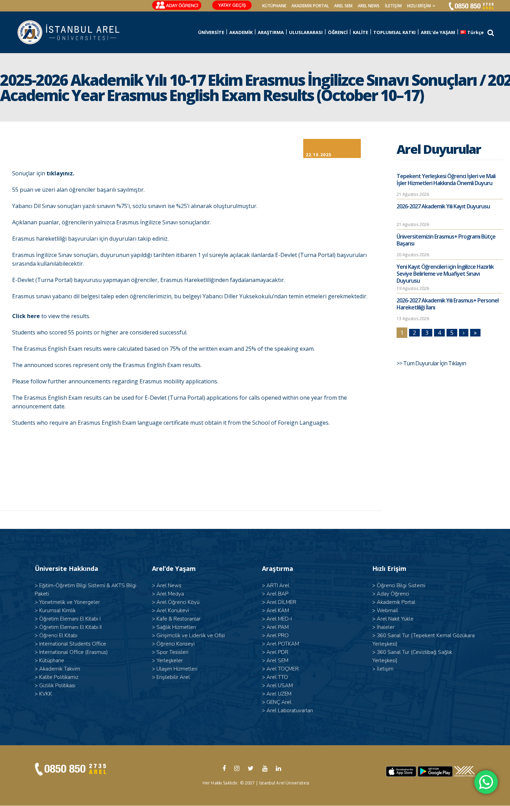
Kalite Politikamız (58, 677)
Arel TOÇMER (282, 668)
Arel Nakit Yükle (395, 618)
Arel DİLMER (281, 602)
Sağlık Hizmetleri (176, 627)
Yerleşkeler (169, 660)
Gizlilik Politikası (57, 685)
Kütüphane (51, 660)
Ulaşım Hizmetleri (176, 668)
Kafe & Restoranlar (178, 618)
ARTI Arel (277, 585)
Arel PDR (277, 652)
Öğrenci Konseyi (175, 643)
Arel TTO (277, 677)
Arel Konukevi (172, 610)
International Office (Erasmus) (73, 652)
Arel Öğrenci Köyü (177, 602)
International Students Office (72, 643)
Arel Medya (170, 593)
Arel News (168, 585)
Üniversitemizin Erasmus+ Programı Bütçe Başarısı (446, 240)
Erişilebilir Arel (173, 677)
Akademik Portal (396, 602)
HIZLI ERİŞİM (419, 6)
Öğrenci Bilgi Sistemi (401, 585)
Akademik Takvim (59, 668)
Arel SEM (343, 6)
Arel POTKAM (282, 643)
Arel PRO (277, 635)
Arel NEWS (369, 6)
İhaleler (385, 627)
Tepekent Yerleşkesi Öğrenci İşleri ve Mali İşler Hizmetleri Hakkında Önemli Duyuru (446, 179)
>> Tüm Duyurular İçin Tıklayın (432, 363)
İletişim (393, 6)
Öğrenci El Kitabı (58, 635)
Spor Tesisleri (172, 652)
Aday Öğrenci (393, 593)
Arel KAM (277, 610)
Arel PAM (277, 627)
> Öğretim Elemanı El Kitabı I (68, 618)
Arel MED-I (279, 618)
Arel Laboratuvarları (289, 710)
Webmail (387, 610)
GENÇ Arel (278, 702)
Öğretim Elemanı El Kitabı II (70, 627)
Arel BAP (277, 593)
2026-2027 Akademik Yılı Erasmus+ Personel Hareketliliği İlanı (448, 304)
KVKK (45, 693)
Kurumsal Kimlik (57, 610)
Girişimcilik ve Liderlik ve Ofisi (190, 635)
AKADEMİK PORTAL (310, 6)
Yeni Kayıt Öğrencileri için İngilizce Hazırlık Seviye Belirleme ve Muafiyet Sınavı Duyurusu (445, 273)
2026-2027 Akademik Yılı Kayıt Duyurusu (443, 206)
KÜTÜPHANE (274, 6)
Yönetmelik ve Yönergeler (69, 602)
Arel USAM (279, 685)
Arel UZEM (278, 693)
